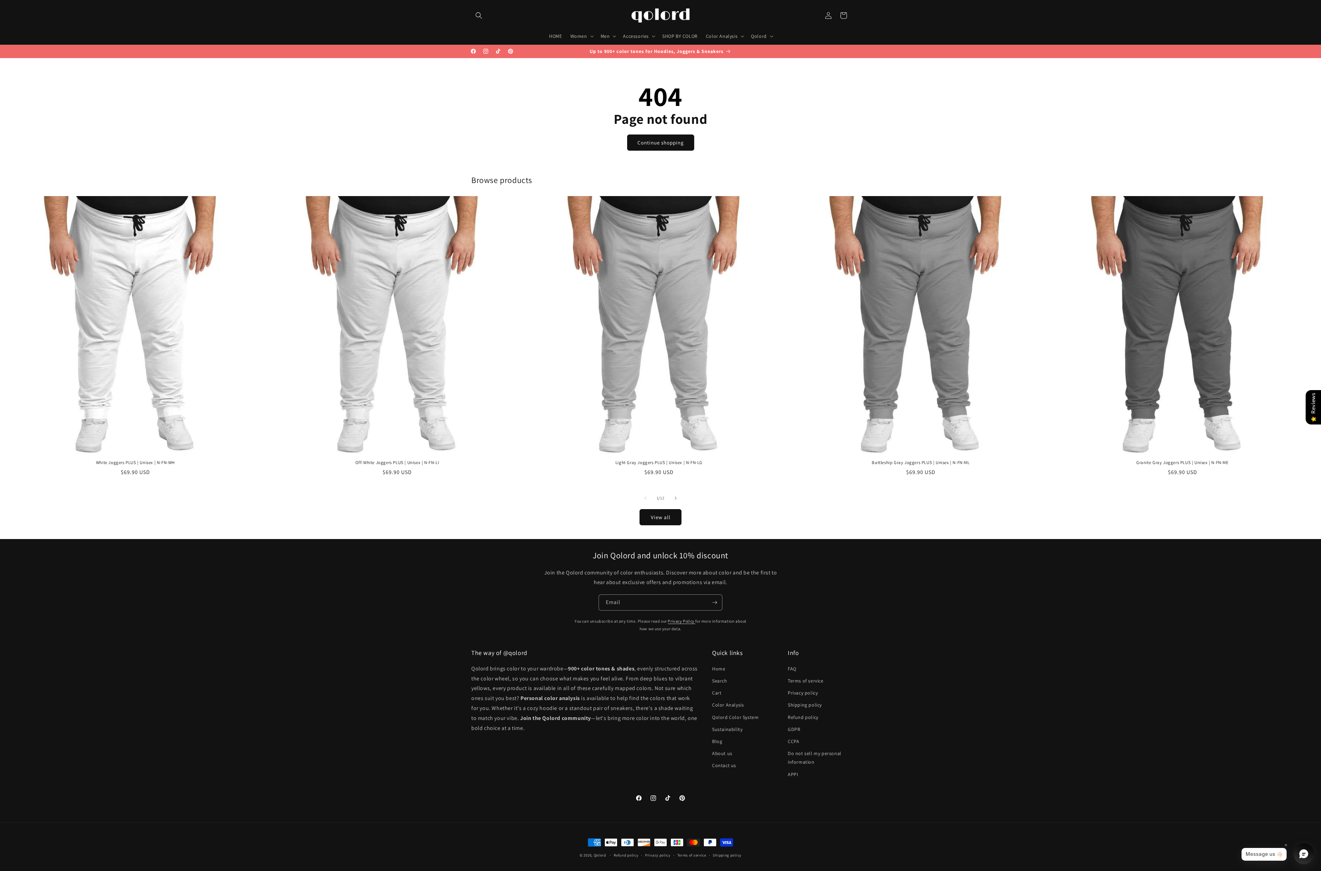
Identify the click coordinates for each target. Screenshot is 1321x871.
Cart (716, 693)
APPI (793, 774)
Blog (717, 741)
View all (660, 517)
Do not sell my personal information (814, 757)
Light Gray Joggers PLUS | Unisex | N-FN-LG (658, 462)
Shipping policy (805, 705)
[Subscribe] (714, 602)
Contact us (724, 765)
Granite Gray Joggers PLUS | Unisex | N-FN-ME (1182, 462)
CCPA (793, 741)
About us (722, 753)
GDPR (794, 729)
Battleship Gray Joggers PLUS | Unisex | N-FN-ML (920, 462)
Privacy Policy (681, 621)
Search (719, 681)
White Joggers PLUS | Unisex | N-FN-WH (135, 462)
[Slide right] (675, 498)
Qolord (600, 855)
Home (718, 669)
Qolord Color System (735, 717)
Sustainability (727, 729)
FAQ (792, 669)
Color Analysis (728, 705)
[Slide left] (645, 498)
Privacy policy (803, 693)
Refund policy (803, 717)
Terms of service (806, 681)
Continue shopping (660, 142)
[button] (478, 15)
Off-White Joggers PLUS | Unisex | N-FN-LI (397, 462)
